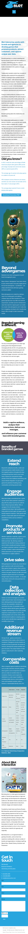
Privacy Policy (8, 932)
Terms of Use (14, 932)
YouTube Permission (21, 932)
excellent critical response (19, 826)
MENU (14, 11)
